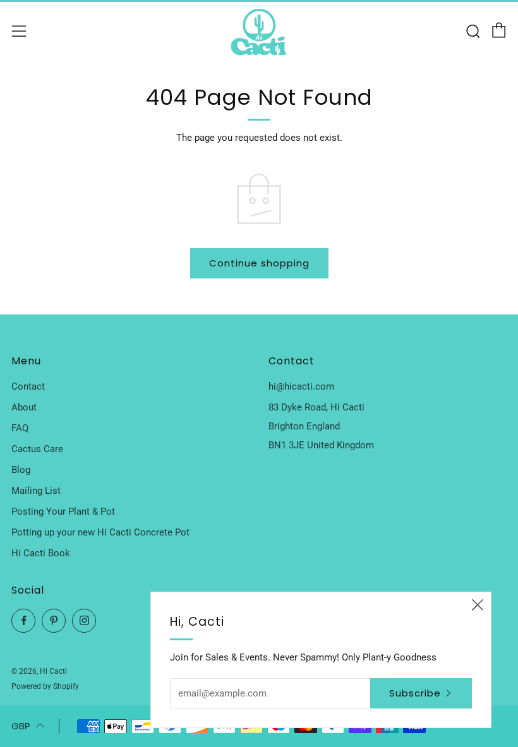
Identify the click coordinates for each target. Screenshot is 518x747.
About (24, 407)
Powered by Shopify (45, 686)
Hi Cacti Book (40, 553)
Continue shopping (259, 263)
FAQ (19, 428)
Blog (20, 469)
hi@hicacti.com (301, 386)
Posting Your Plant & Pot (63, 511)
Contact (28, 386)
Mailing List (36, 490)
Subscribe (415, 693)
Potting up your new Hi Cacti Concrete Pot (100, 532)
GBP (20, 725)
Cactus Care (37, 449)
